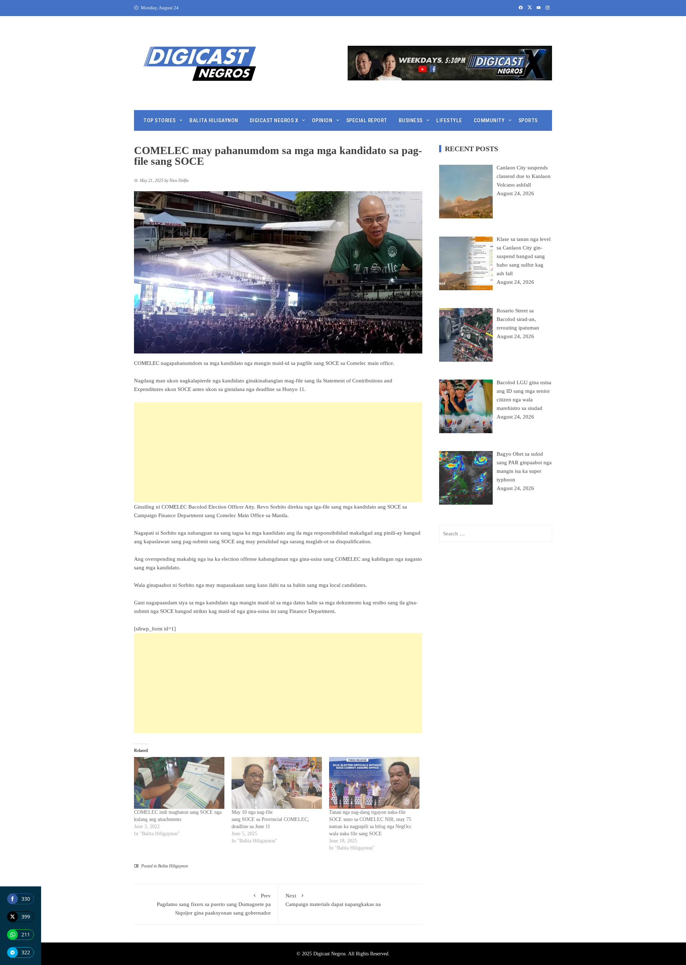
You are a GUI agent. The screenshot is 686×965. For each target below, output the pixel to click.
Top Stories (159, 120)
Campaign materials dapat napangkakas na (333, 900)
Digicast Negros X (274, 120)
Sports (528, 120)
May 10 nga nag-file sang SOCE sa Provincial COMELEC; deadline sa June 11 (270, 819)
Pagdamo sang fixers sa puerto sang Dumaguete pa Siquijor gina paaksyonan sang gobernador (214, 904)
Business (411, 120)
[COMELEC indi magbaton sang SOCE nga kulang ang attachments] (179, 783)
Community (489, 120)
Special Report (366, 120)
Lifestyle (449, 120)
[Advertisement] (278, 452)
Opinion (322, 120)
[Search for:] (495, 533)
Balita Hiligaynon (213, 120)
